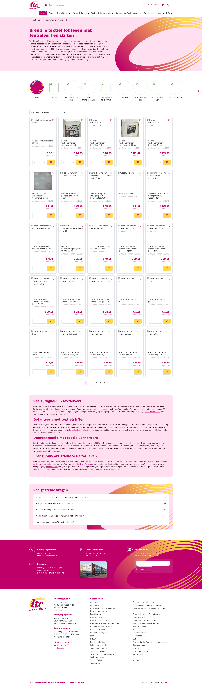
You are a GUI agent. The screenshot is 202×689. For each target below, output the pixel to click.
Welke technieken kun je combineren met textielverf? (60, 516)
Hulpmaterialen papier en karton (147, 623)
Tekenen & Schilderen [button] (58, 13)
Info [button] (168, 13)
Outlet (42, 13)
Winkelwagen (168, 5)
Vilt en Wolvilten (97, 660)
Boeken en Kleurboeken (143, 602)
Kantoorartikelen (97, 630)
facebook (61, 648)
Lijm (92, 636)
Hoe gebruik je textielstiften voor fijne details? (56, 503)
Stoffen (136, 648)
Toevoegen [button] (51, 162)
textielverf (123, 97)
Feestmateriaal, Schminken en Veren (149, 608)
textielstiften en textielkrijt (106, 98)
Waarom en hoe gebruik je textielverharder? (55, 510)
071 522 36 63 (63, 645)
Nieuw (93, 639)
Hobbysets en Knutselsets (144, 620)
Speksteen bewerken (99, 648)
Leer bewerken (139, 633)
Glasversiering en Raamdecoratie (147, 614)
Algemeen (94, 602)
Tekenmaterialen (140, 651)
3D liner (54, 97)
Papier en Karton (97, 642)
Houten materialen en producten (104, 623)
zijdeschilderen (175, 97)
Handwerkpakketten (99, 620)
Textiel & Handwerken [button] (101, 13)
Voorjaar (136, 660)
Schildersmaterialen (99, 645)
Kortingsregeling (59, 682)
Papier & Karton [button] (80, 13)
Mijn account (153, 5)
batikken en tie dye (71, 98)
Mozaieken (137, 636)
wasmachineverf (158, 98)
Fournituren (95, 614)
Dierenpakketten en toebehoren (147, 605)
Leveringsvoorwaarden (39, 682)
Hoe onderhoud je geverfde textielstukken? (55, 522)
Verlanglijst (162, 5)
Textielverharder (140, 98)
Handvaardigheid (97, 617)
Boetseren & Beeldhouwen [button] (127, 13)
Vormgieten (95, 663)
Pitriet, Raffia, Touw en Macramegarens (150, 642)
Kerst (135, 630)
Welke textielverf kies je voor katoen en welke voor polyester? (64, 497)
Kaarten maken (139, 626)
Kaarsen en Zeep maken (101, 626)
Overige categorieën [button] (153, 13)
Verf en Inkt (138, 654)
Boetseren (94, 605)
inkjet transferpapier (88, 98)
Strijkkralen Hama (98, 651)
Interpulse (168, 682)
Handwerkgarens (140, 617)
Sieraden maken (140, 645)
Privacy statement (75, 682)
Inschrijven (145, 569)
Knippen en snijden (98, 633)
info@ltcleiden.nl (64, 642)
